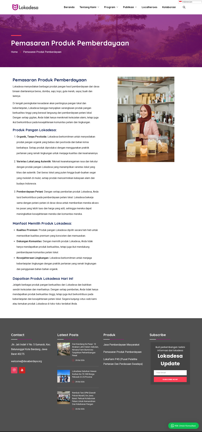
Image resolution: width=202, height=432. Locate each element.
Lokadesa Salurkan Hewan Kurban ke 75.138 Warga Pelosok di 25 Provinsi (84, 374)
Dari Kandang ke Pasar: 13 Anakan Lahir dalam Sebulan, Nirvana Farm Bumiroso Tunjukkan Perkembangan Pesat (85, 350)
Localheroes (149, 7)
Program (109, 7)
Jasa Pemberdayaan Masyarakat (121, 344)
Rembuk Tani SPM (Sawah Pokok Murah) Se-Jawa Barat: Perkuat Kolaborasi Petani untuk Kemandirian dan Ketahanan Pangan (84, 398)
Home (14, 51)
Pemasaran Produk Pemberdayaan (122, 351)
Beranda (69, 7)
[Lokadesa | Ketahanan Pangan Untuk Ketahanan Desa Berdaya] (25, 7)
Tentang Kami (88, 7)
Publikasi (128, 7)
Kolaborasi (169, 7)
